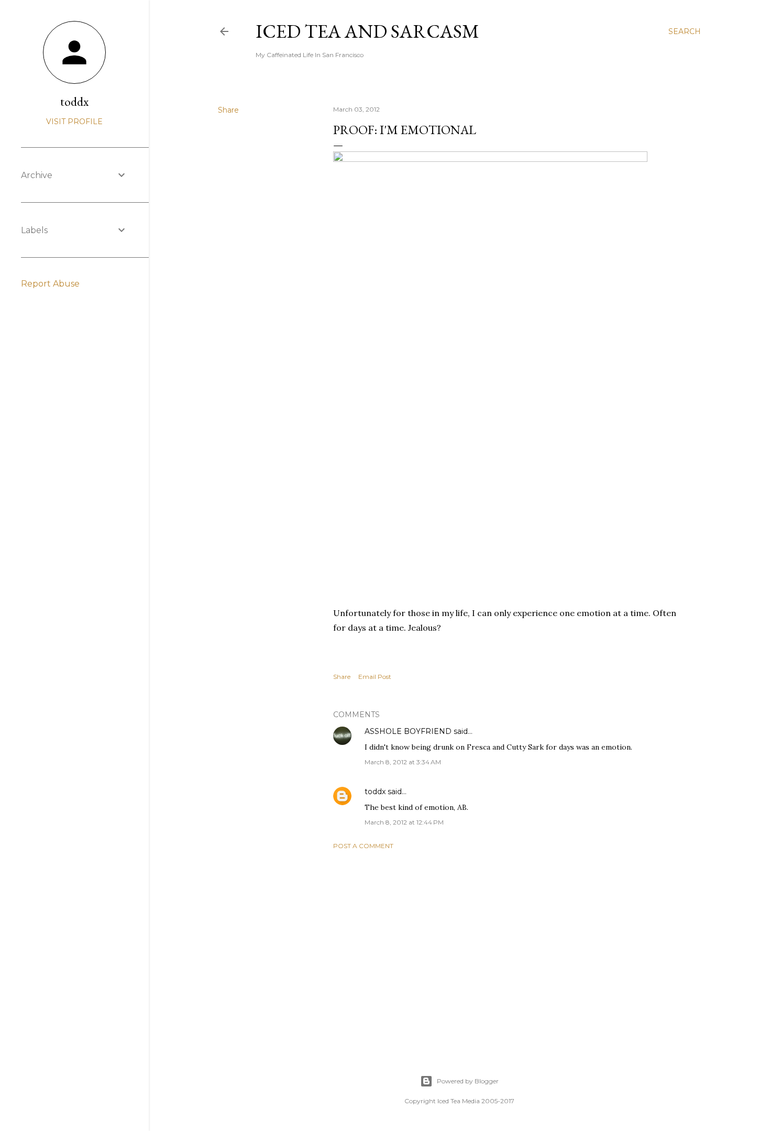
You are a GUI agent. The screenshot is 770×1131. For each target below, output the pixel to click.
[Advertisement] (511, 949)
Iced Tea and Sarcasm (367, 31)
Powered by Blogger (468, 1081)
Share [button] (228, 110)
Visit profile (74, 121)
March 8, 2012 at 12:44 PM (404, 822)
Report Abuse (50, 284)
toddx (375, 791)
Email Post (374, 676)
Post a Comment (363, 846)
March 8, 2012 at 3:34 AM (403, 762)
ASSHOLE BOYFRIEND (408, 731)
